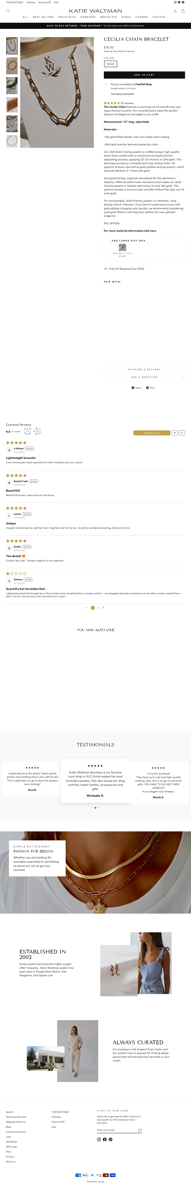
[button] (112, 103)
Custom (159, 16)
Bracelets (108, 16)
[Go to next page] (103, 608)
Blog (8, 1126)
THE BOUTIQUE (14, 2)
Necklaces (67, 16)
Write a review (152, 432)
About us (10, 1161)
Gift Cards (11, 1146)
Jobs (8, 1136)
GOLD (111, 64)
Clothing (30, 2)
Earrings (88, 16)
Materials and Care (16, 1116)
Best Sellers (43, 16)
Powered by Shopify (95, 1181)
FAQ (8, 1151)
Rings (126, 16)
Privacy (10, 1156)
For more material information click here (130, 230)
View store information (122, 93)
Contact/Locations (16, 1131)
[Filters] (175, 432)
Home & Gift (44, 2)
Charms (141, 16)
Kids (56, 2)
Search (9, 1111)
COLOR (109, 58)
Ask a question (144, 377)
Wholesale (11, 1141)
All (26, 16)
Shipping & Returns (144, 369)
